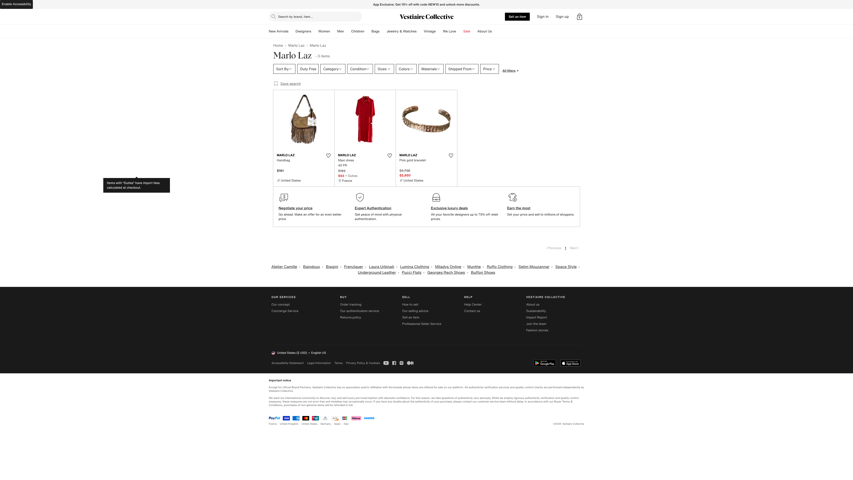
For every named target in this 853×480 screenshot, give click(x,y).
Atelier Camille (284, 267)
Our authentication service (359, 311)
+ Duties (351, 175)
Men (340, 31)
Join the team (536, 324)
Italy (346, 424)
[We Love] (460, 31)
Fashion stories (537, 330)
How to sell (410, 304)
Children (358, 31)
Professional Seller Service (421, 324)
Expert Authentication (373, 208)
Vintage (430, 31)
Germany (325, 424)
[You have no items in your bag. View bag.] (579, 17)
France (273, 424)
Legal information (319, 363)
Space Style (566, 267)
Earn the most (518, 208)
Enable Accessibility (16, 4)
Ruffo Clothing (499, 267)
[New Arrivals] (292, 31)
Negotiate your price (296, 208)
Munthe (474, 267)
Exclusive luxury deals (449, 208)
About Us (484, 31)
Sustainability (536, 311)
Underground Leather (377, 272)
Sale (466, 31)
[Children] (368, 31)
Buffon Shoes (483, 272)
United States (309, 424)
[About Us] (495, 31)
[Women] (333, 31)
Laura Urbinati (381, 267)
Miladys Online (448, 267)
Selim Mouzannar (533, 267)
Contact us (472, 311)
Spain (337, 424)
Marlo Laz (296, 45)
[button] (579, 17)
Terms (338, 363)
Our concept (280, 304)
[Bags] (383, 31)
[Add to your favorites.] (328, 155)
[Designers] (315, 31)
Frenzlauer (353, 267)
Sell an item (517, 16)
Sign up (562, 16)
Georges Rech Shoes (446, 272)
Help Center (473, 304)
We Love (449, 31)
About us (532, 304)
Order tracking (350, 304)
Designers (303, 31)
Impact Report (536, 317)
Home (278, 45)
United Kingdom (289, 424)
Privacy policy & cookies (363, 363)
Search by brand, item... (295, 16)
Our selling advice (415, 311)
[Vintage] (439, 31)
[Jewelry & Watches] (420, 31)
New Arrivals (278, 31)
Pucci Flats (411, 272)
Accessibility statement (287, 363)
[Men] (347, 31)
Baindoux (311, 267)
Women (324, 31)
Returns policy (350, 317)
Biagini (332, 267)
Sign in (543, 16)
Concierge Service (284, 311)
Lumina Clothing (414, 267)
